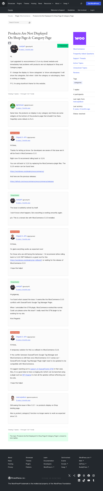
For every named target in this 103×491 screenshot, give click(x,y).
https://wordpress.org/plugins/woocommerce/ (27, 171)
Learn (45, 457)
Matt (81, 461)
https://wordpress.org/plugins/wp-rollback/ (26, 260)
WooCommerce (25, 16)
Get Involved (65, 457)
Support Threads (79, 58)
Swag (64, 467)
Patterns (28, 467)
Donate (64, 464)
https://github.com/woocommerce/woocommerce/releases (32, 181)
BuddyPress (84, 467)
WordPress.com (85, 457)
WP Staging (26, 375)
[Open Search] (81, 3)
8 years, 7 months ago (26, 49)
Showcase (29, 457)
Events (63, 461)
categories (77, 82)
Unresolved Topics (80, 68)
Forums (10, 10)
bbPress (82, 464)
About (10, 457)
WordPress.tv (49, 467)
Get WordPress (93, 3)
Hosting (10, 464)
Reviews (76, 73)
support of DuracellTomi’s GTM (41, 369)
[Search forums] (29, 22)
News (10, 461)
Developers (48, 464)
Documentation (49, 461)
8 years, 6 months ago (23, 289)
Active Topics (78, 63)
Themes (28, 461)
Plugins (28, 464)
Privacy (10, 467)
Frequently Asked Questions (83, 54)
